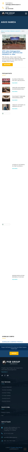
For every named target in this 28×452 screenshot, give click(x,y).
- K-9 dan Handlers (6, 395)
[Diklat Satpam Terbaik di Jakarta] (8, 13)
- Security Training (5, 392)
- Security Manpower (6, 387)
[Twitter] (2, 376)
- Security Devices (5, 401)
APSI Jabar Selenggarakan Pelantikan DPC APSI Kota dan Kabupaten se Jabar (12, 52)
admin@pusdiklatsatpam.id (10, 437)
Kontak (14, 353)
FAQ (2, 415)
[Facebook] (4, 376)
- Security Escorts (5, 398)
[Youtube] (7, 376)
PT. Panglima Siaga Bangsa (15, 447)
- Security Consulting (6, 390)
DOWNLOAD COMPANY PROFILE (12, 342)
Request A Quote (5, 412)
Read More (7, 64)
